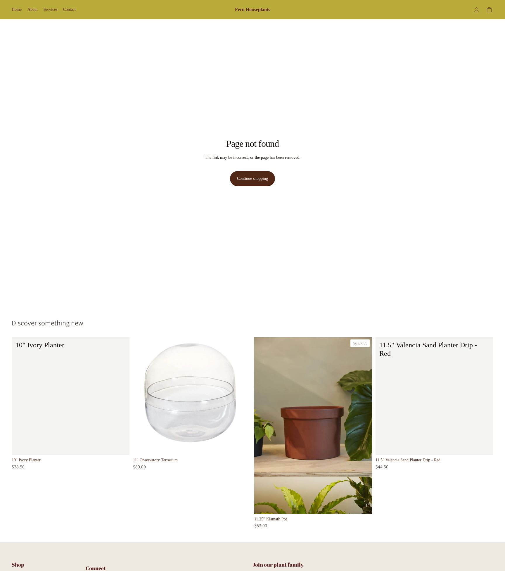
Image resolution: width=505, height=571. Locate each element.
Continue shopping (252, 178)
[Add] (120, 446)
